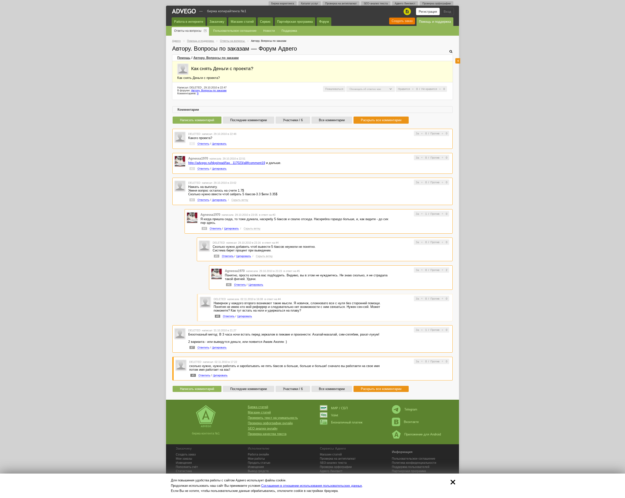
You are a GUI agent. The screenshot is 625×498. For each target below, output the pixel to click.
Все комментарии (332, 120)
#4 (204, 228)
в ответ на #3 (267, 214)
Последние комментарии (248, 120)
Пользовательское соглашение (235, 30)
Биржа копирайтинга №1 (226, 11)
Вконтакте (411, 422)
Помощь (183, 58)
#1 (192, 143)
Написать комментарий (197, 120)
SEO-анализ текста (376, 3)
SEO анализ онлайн (262, 428)
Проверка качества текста (267, 434)
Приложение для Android (422, 434)
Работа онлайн (258, 454)
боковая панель (457, 61)
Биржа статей (258, 407)
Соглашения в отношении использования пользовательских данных (311, 485)
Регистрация (428, 11)
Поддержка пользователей (410, 467)
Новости (269, 30)
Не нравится (429, 88)
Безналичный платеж (347, 422)
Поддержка (289, 30)
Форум (324, 21)
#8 (217, 316)
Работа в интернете (188, 21)
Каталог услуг (309, 3)
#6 (228, 284)
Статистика (184, 471)
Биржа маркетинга (282, 3)
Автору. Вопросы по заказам (216, 58)
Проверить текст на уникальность (273, 418)
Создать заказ (402, 21)
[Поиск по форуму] (451, 51)
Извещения (184, 463)
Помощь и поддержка (435, 21)
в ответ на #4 (270, 242)
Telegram (410, 409)
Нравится (404, 88)
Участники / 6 (293, 120)
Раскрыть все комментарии (381, 120)
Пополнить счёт (187, 467)
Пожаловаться (334, 88)
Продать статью (259, 463)
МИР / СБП (339, 408)
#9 (193, 375)
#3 (192, 199)
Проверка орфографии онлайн (270, 423)
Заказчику (216, 21)
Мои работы (256, 458)
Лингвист (331, 471)
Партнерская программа (409, 471)
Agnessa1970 (198, 158)
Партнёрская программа (295, 21)
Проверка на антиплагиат (341, 3)
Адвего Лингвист (405, 3)
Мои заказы (184, 458)
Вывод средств (258, 471)
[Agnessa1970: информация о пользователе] (180, 161)
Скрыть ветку (239, 199)
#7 (192, 347)
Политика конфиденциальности (414, 463)
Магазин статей (242, 21)
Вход (447, 11)
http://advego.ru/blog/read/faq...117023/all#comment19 (226, 163)
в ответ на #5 (291, 271)
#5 (216, 256)
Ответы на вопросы (187, 30)
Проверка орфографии (436, 3)
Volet (334, 415)
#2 (192, 168)
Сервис (265, 21)
